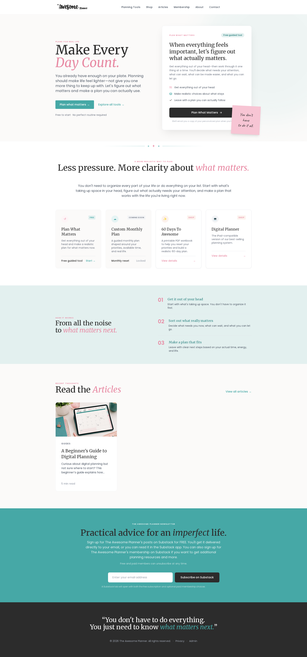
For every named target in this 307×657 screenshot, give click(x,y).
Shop (149, 7)
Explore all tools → (111, 104)
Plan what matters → (75, 104)
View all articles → (239, 392)
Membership (182, 7)
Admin (193, 641)
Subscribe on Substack (197, 577)
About (199, 7)
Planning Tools (130, 7)
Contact (214, 7)
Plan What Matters (204, 112)
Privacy (180, 641)
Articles (163, 7)
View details (169, 261)
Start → (90, 261)
